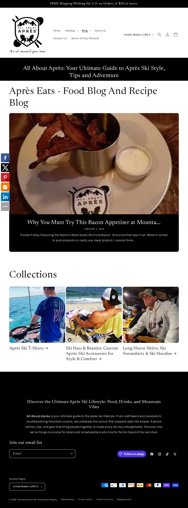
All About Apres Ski (27, 499)
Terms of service (104, 499)
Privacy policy (85, 499)
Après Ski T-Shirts (26, 348)
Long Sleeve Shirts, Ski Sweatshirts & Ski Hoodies (147, 351)
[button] (71, 31)
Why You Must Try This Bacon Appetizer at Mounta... (94, 222)
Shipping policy (124, 499)
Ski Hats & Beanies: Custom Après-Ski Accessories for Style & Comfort (92, 353)
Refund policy (68, 499)
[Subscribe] (71, 453)
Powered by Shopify (47, 499)
